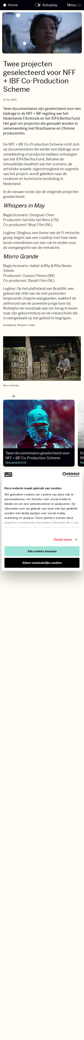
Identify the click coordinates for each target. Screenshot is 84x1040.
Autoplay (49, 5)
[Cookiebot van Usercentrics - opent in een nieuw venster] (62, 474)
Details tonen (63, 539)
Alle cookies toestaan (42, 551)
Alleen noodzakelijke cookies (42, 562)
